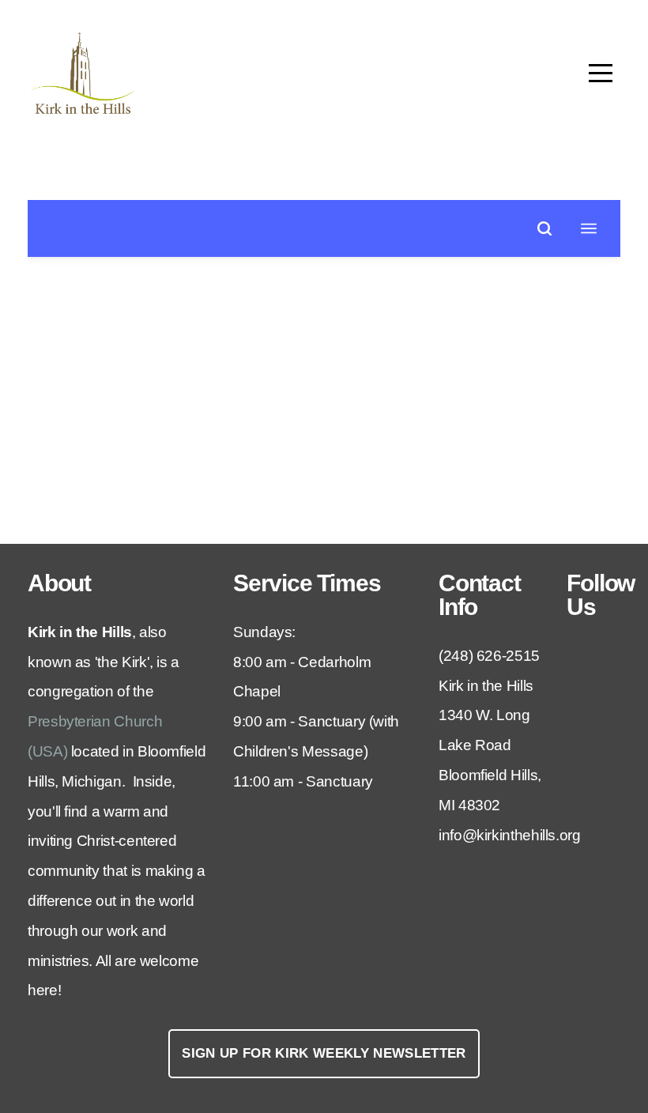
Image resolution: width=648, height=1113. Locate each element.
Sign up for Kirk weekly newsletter (324, 1053)
